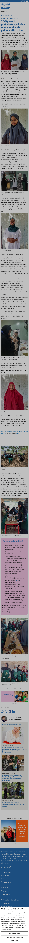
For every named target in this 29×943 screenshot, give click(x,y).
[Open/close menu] (27, 5)
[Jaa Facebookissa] (10, 711)
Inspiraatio (6, 875)
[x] (23, 1)
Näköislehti (6, 894)
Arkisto (5, 891)
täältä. (18, 433)
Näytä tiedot (14, 941)
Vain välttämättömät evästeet (14, 937)
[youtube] (27, 1)
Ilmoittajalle (6, 903)
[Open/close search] (23, 5)
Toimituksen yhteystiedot (11, 900)
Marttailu (5, 888)
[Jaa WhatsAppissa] (2, 711)
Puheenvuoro (7, 872)
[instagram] (24, 1)
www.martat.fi (6, 867)
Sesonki (5, 879)
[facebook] (21, 1)
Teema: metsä (7, 882)
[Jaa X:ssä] (6, 711)
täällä (17, 580)
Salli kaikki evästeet (14, 933)
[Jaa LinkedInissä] (13, 711)
